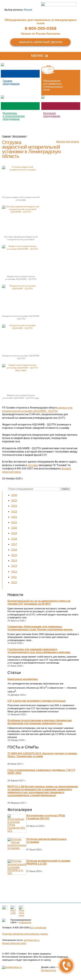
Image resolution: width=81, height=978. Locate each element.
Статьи (14, 672)
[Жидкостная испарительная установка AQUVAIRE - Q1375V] (20, 259)
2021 (14, 522)
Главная (6, 136)
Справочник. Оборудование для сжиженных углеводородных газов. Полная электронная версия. (40, 628)
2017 (14, 544)
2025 (14, 500)
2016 (14, 549)
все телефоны (37, 927)
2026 (14, 495)
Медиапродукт (48, 970)
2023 (14, 511)
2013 (14, 565)
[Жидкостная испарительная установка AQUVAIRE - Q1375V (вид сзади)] (20, 378)
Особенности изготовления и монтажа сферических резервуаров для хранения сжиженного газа (39, 722)
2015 (14, 555)
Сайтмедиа (25, 922)
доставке (33, 465)
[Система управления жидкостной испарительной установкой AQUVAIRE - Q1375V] (20, 219)
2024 (14, 505)
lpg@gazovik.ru (31, 940)
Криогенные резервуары (22, 679)
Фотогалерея (19, 809)
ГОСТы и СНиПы (23, 747)
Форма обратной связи (14, 943)
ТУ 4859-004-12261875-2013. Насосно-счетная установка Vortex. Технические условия (42, 755)
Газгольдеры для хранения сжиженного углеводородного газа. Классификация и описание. (39, 651)
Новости (15, 594)
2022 (14, 516)
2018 (14, 538)
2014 (14, 560)
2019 (14, 533)
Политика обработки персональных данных (25, 934)
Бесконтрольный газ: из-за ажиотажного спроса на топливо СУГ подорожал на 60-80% (38, 602)
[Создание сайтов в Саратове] (12, 967)
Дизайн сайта (48, 967)
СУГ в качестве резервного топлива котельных (36, 700)
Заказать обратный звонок (40, 42)
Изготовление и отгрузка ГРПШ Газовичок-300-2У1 (45, 817)
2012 (14, 571)
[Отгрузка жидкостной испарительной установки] (20, 180)
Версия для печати (67, 141)
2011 (14, 577)
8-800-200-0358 (40, 28)
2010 (14, 582)
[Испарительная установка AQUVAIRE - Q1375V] (20, 299)
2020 (14, 527)
